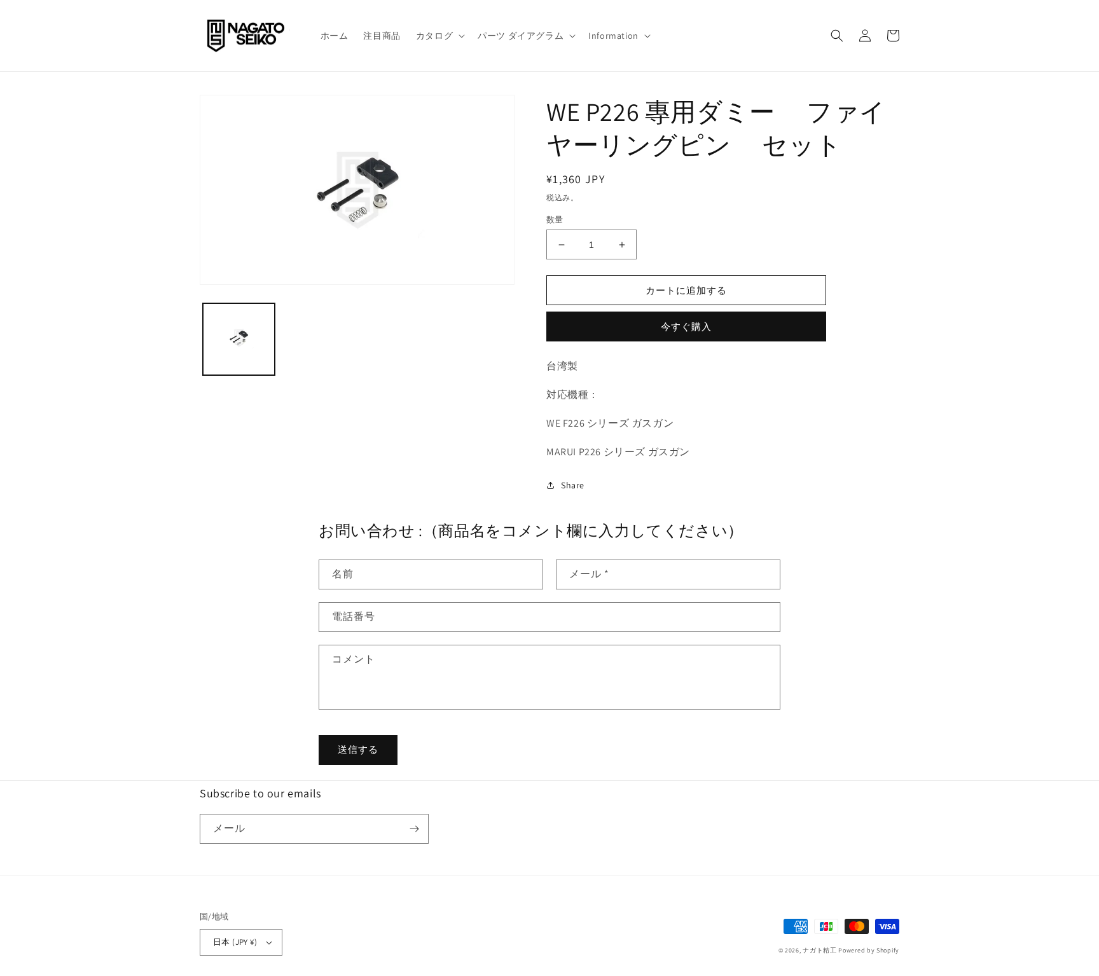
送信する (358, 749)
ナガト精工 (820, 950)
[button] (439, 35)
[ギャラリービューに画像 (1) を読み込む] (239, 339)
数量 (554, 219)
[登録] (414, 829)
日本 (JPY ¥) (235, 942)
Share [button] (572, 485)
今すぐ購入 (686, 326)
